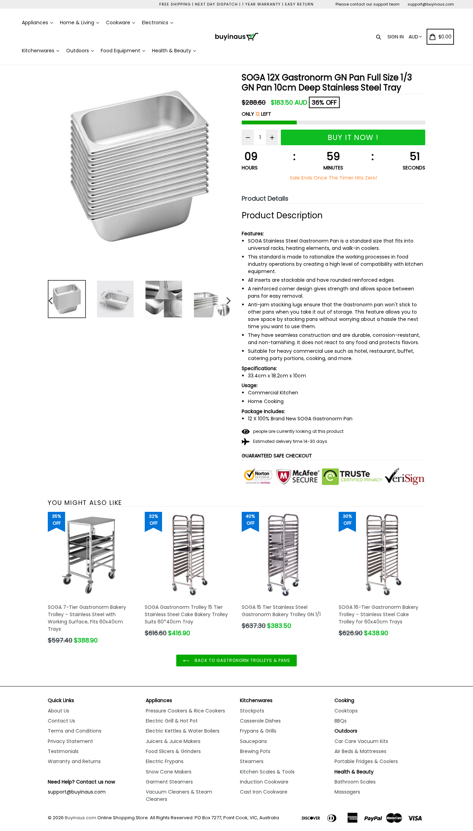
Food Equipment (121, 50)
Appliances (36, 22)
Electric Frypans (165, 761)
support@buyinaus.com (431, 4)
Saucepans (253, 741)
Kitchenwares (39, 50)
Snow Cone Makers (168, 771)
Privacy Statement (70, 741)
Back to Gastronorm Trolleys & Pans (241, 660)
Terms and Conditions (74, 730)
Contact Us (61, 720)
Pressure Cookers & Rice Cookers (185, 710)
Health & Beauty (172, 50)
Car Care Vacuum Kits (361, 741)
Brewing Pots (255, 751)
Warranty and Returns (74, 761)
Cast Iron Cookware (263, 791)
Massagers (347, 791)
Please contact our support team (368, 4)
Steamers (252, 761)
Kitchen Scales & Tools (267, 771)
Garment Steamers (169, 781)
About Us (58, 710)
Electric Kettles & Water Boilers (183, 730)
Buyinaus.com (80, 817)
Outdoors (78, 50)
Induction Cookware (264, 781)
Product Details (265, 198)
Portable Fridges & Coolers (366, 761)
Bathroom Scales (355, 781)
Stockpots (252, 710)
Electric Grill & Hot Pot (172, 720)
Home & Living (78, 22)
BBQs (340, 720)
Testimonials (63, 751)
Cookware (119, 22)
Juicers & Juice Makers (173, 741)
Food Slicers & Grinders (173, 751)
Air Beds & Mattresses (360, 751)
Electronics (156, 22)
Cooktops (346, 710)
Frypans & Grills (258, 730)
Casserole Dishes (260, 720)
